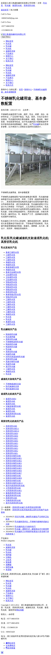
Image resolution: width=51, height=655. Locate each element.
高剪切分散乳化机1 (14, 458)
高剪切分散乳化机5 (14, 468)
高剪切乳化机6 (12, 441)
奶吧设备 (9, 567)
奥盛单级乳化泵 (12, 267)
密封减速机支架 (12, 389)
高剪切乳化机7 (12, 438)
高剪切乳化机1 (12, 453)
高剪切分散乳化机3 (14, 463)
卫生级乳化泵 (11, 275)
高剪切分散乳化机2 (14, 461)
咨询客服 (11, 648)
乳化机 (8, 49)
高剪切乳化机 (29, 5)
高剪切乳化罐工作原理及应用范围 (26, 507)
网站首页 (9, 41)
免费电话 (11, 645)
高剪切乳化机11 (12, 429)
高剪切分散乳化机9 (14, 478)
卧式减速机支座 (12, 386)
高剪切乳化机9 (12, 434)
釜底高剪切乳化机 (13, 414)
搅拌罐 (8, 555)
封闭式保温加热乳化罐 (15, 357)
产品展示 (9, 54)
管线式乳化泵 (11, 297)
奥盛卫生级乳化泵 (13, 272)
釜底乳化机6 (11, 399)
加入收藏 (14, 10)
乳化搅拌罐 (10, 337)
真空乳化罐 (10, 367)
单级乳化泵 (10, 262)
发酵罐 (8, 565)
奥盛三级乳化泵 (12, 252)
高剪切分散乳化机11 (14, 483)
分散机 (8, 557)
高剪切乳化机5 (12, 443)
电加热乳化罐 (11, 334)
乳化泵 (8, 44)
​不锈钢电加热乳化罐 (14, 342)
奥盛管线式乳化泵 (13, 295)
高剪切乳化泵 (11, 292)
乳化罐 (7, 5)
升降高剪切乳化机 (13, 500)
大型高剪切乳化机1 (14, 491)
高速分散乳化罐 (12, 362)
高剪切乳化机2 (12, 451)
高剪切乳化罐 (11, 339)
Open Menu (6, 37)
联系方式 (9, 61)
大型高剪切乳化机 (13, 488)
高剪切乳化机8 (12, 436)
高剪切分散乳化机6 (14, 471)
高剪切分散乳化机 (13, 456)
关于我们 (9, 58)
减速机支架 (10, 51)
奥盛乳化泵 (10, 322)
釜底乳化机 (17, 5)
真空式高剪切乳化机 (14, 503)
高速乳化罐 (10, 364)
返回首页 (5, 10)
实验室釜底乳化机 (13, 406)
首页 (21, 90)
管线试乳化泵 (11, 282)
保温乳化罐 (10, 354)
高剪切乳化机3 (12, 448)
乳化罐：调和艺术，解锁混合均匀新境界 (32, 529)
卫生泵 (8, 560)
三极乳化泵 (10, 304)
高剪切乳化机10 (12, 431)
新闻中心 (9, 56)
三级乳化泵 (10, 255)
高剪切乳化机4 (12, 446)
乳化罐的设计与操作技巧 (25, 527)
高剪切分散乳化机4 (14, 466)
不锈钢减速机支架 (13, 384)
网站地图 (20, 610)
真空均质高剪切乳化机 (15, 486)
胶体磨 (8, 562)
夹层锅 (8, 570)
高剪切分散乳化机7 (14, 473)
